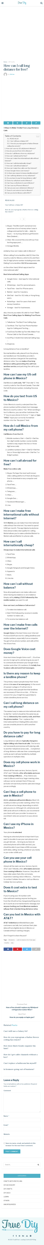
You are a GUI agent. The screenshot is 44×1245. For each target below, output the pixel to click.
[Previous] (20, 219)
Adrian (12, 74)
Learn (6, 1197)
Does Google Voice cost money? (17, 171)
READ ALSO (14, 139)
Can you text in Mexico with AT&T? (19, 193)
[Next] (23, 219)
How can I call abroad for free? (16, 156)
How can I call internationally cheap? (18, 163)
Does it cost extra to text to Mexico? (20, 190)
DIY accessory (9, 1185)
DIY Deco (7, 1193)
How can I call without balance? (17, 166)
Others (6, 1200)
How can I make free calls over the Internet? (21, 168)
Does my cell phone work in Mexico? (19, 180)
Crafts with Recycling (13, 1181)
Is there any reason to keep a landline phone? (22, 173)
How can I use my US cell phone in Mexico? (21, 148)
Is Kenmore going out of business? (19, 1069)
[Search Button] (38, 1165)
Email (6, 1125)
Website (7, 1134)
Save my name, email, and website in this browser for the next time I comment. (21, 1144)
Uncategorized (10, 1204)
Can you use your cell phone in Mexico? (20, 188)
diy (12, 943)
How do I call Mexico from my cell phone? (20, 153)
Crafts (7, 943)
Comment (7, 1090)
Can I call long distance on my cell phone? (21, 176)
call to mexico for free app (26, 940)
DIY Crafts (12, 62)
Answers (12, 940)
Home (5, 62)
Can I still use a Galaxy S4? (19, 141)
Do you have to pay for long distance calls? (21, 178)
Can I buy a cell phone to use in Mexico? (20, 183)
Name (6, 1116)
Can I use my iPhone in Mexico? (18, 185)
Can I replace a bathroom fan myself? (20, 1063)
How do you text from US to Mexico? (19, 151)
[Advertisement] (22, 34)
